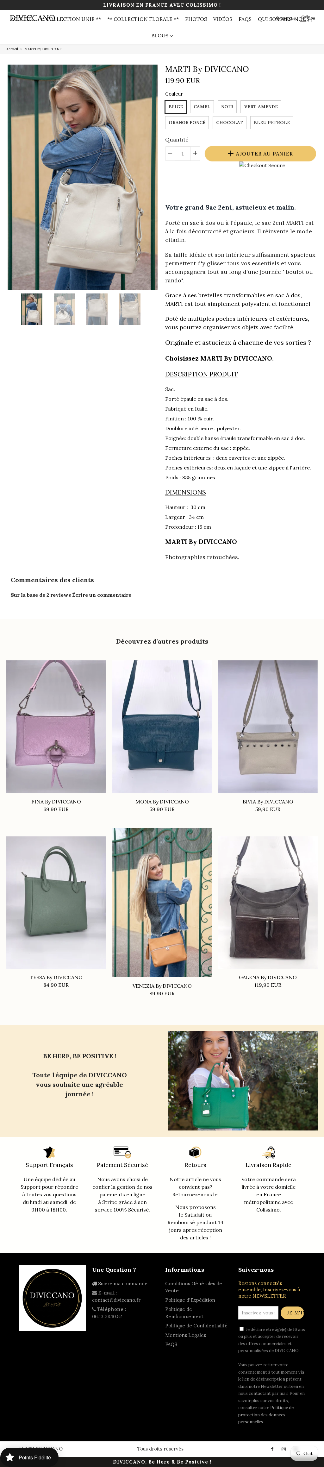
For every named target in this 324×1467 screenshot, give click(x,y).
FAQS (245, 19)
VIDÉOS (222, 19)
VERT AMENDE (261, 107)
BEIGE (176, 107)
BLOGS (160, 35)
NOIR (227, 107)
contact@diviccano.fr (116, 1300)
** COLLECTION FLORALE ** (143, 19)
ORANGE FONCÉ (187, 122)
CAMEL (202, 107)
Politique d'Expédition (190, 1300)
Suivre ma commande (122, 1284)
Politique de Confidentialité (196, 1326)
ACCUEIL (22, 19)
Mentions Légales (185, 1335)
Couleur (174, 94)
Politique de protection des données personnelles (266, 1415)
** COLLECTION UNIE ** (70, 19)
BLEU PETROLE (272, 122)
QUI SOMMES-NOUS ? (285, 19)
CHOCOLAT (229, 122)
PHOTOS (196, 19)
